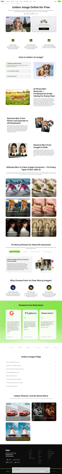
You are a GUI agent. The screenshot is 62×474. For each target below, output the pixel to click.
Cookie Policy (18, 469)
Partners (30, 457)
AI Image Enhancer (12, 3)
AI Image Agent (50, 455)
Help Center (40, 452)
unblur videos (23, 419)
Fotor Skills (49, 457)
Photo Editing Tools (6, 3)
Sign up (55, 1)
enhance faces (39, 233)
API (38, 458)
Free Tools (49, 458)
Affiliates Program (31, 458)
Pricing (34, 1)
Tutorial (39, 463)
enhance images (22, 175)
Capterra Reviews (28, 337)
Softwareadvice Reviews (46, 337)
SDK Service (40, 460)
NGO (39, 455)
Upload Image (44, 28)
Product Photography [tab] (47, 252)
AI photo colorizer (37, 419)
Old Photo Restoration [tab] (35, 252)
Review (30, 455)
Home (2, 3)
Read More (9, 337)
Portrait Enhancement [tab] (14, 252)
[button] (13, 40)
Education (39, 457)
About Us (30, 452)
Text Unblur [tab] (25, 252)
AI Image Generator (51, 452)
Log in (59, 1)
